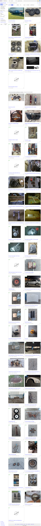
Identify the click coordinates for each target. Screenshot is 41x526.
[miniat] (10, 5)
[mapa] (13, 5)
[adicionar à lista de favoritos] (9, 22)
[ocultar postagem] (23, 22)
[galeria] (12, 5)
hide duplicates (3, 8)
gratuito (2, 14)
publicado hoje (3, 7)
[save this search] (40, 3)
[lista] (9, 5)
